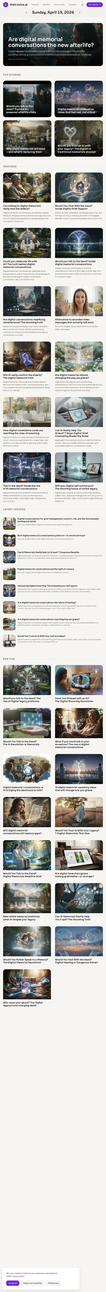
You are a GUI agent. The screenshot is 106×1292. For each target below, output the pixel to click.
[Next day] (26, 12)
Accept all (13, 1283)
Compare (72, 4)
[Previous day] (79, 12)
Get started (93, 4)
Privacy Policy (19, 1276)
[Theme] (82, 4)
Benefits (46, 4)
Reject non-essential (32, 1283)
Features (35, 4)
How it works (59, 4)
